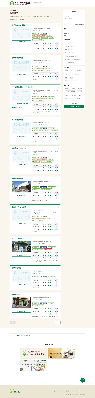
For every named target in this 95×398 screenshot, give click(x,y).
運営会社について (69, 391)
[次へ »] (58, 322)
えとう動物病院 (17, 119)
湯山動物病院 (16, 294)
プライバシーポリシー (80, 391)
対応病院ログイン (59, 391)
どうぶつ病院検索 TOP (16, 335)
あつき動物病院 (17, 178)
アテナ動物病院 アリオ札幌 (22, 87)
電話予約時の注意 (17, 107)
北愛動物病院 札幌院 (19, 25)
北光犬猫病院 (16, 268)
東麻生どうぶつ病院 (19, 207)
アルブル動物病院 (18, 238)
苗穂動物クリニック (19, 148)
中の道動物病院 (17, 57)
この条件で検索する (75, 106)
